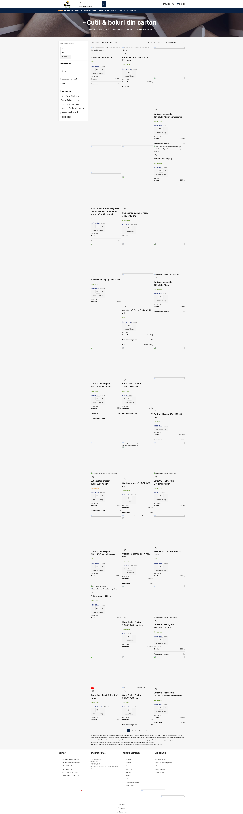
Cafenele (65, 96)
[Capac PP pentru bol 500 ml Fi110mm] (137, 49)
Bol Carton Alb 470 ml (101, 596)
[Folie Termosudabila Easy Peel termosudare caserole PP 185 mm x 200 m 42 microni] (106, 158)
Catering (75, 96)
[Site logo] (68, 4)
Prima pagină (95, 42)
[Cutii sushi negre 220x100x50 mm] (135, 516)
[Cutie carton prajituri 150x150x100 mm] (106, 457)
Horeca (64, 108)
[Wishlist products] (173, 4)
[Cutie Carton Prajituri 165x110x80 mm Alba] (106, 362)
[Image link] (153, 792)
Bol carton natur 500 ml (102, 57)
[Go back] (84, 22)
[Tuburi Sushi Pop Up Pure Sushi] (106, 258)
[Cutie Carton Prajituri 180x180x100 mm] (169, 600)
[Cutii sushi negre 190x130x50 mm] (137, 444)
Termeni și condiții (160, 759)
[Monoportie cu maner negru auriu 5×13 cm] (137, 161)
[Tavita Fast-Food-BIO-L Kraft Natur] (106, 671)
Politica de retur (160, 766)
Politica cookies (160, 769)
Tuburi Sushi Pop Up (163, 158)
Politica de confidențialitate (163, 763)
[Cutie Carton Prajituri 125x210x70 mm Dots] (137, 600)
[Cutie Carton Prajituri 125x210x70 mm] (137, 362)
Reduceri (65, 68)
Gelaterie (75, 104)
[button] (98, 73)
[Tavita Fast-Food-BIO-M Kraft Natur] (169, 530)
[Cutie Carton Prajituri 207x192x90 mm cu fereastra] (169, 671)
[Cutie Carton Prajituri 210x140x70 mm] (169, 457)
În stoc (64, 71)
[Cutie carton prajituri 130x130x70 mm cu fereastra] (169, 62)
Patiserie (73, 108)
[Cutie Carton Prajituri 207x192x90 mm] (137, 671)
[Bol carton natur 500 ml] (106, 49)
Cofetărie (65, 100)
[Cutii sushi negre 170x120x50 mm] (169, 362)
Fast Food (65, 104)
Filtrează (65, 57)
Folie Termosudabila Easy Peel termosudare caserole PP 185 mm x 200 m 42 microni (105, 211)
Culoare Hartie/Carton (76, 100)
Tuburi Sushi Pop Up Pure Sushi (105, 279)
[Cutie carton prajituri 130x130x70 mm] (169, 258)
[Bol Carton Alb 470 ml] (98, 586)
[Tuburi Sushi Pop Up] (169, 149)
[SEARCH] (104, 4)
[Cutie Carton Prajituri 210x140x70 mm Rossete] (106, 530)
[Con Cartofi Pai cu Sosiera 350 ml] (137, 258)
